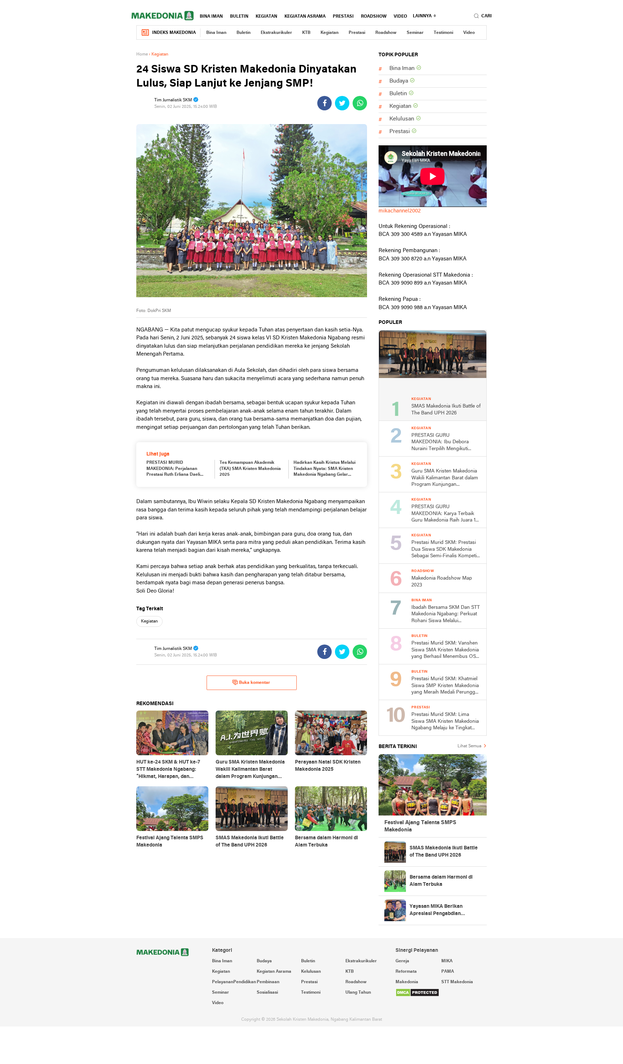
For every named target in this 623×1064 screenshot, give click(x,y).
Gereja (402, 961)
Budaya (398, 81)
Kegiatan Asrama (305, 16)
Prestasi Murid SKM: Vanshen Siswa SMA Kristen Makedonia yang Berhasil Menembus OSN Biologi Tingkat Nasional (445, 650)
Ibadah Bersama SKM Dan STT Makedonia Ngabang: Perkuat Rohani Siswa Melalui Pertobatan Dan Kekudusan (445, 615)
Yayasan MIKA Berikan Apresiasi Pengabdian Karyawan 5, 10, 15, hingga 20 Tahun (443, 911)
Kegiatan (266, 16)
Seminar (415, 33)
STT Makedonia (457, 982)
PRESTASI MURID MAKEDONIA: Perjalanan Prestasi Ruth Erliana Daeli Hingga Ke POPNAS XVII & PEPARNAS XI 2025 (173, 469)
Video (400, 16)
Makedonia (407, 982)
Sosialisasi (267, 992)
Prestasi (343, 16)
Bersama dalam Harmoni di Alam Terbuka (441, 881)
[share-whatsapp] (360, 103)
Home (142, 54)
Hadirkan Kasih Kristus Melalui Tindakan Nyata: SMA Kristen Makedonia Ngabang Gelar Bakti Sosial (324, 469)
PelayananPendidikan (234, 982)
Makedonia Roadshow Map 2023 (441, 582)
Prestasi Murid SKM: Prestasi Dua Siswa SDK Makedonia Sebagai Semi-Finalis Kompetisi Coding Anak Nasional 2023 (445, 550)
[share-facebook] (324, 103)
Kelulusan (401, 119)
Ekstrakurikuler (276, 33)
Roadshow (373, 16)
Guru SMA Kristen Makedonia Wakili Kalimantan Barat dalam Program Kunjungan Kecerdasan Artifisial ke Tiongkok (444, 478)
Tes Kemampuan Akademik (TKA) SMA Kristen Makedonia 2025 (250, 469)
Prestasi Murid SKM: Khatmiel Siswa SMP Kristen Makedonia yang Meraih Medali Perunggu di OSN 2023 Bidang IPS (445, 686)
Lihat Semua (469, 746)
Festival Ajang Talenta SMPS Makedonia (420, 826)
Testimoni (443, 33)
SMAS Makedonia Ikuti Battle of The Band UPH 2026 (446, 410)
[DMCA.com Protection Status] (441, 993)
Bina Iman (211, 16)
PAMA (447, 972)
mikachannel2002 (400, 211)
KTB (306, 33)
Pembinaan (268, 982)
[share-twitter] (342, 103)
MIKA (446, 961)
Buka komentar (254, 683)
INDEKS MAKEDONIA (174, 33)
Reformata (406, 972)
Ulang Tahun (358, 992)
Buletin (239, 16)
